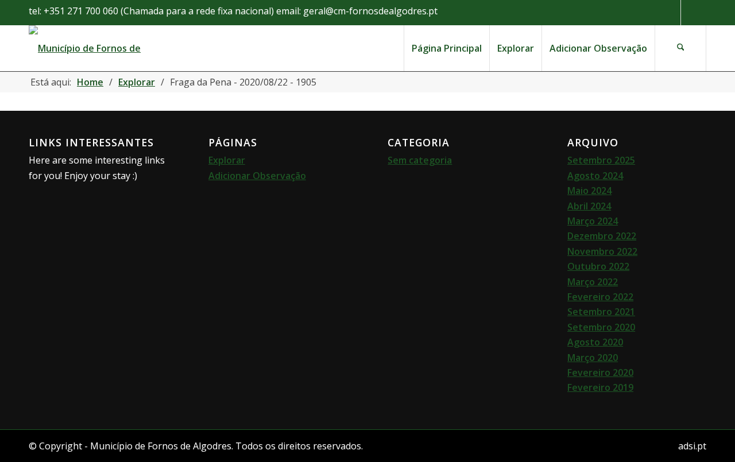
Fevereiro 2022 (600, 296)
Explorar (226, 160)
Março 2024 (592, 221)
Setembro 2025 (601, 160)
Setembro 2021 (601, 311)
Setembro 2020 (601, 327)
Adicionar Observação (257, 175)
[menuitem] (446, 48)
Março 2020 (592, 357)
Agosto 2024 (595, 175)
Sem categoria (420, 160)
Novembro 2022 (602, 251)
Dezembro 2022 (601, 236)
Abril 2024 (589, 206)
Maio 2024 (589, 190)
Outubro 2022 (598, 266)
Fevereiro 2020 (600, 372)
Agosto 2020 (595, 342)
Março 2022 (592, 281)
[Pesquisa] (680, 48)
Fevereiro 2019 (600, 387)
